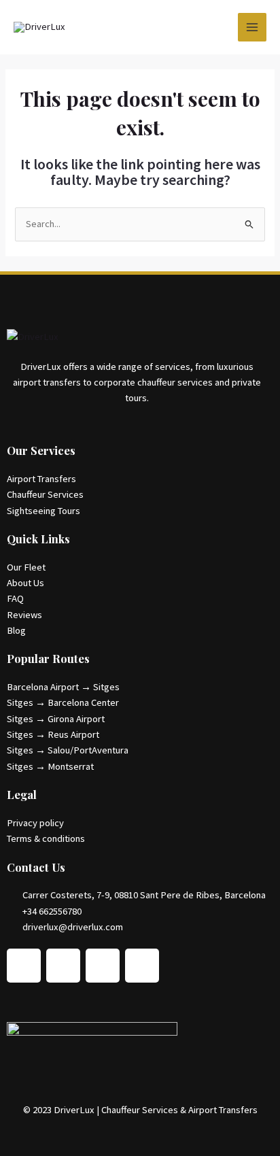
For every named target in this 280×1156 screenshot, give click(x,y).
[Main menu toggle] (252, 27)
